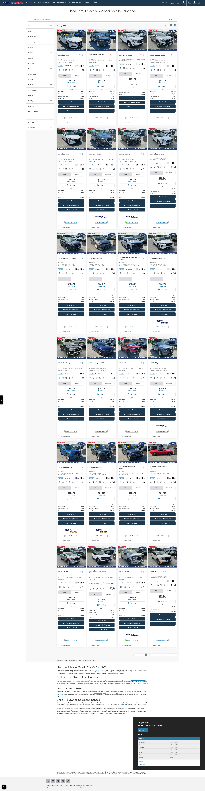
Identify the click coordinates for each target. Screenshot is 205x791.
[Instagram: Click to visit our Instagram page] (63, 781)
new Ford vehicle (96, 670)
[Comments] (83, 70)
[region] (71, 95)
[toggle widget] (4, 787)
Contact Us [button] (142, 730)
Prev (142, 655)
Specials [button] (41, 3)
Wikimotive (79, 785)
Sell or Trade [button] (61, 3)
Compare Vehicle (65, 122)
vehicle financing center (100, 693)
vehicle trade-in (61, 694)
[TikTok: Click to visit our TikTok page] (68, 781)
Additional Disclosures (87, 785)
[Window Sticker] (144, 169)
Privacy (66, 785)
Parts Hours (142, 764)
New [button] (30, 3)
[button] (84, 40)
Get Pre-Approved (71, 111)
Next (159, 655)
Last (164, 655)
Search (170, 19)
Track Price (72, 86)
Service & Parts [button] (50, 3)
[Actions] (82, 55)
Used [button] (34, 3)
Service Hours (142, 761)
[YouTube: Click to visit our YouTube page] (53, 781)
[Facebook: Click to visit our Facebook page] (48, 781)
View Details (71, 102)
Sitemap (62, 785)
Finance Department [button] (74, 3)
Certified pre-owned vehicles (138, 680)
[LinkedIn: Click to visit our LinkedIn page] (58, 781)
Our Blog (94, 3)
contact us (121, 704)
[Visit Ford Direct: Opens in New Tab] (83, 787)
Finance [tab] (77, 75)
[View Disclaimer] (73, 70)
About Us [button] (86, 3)
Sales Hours (142, 738)
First (136, 655)
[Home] (26, 3)
